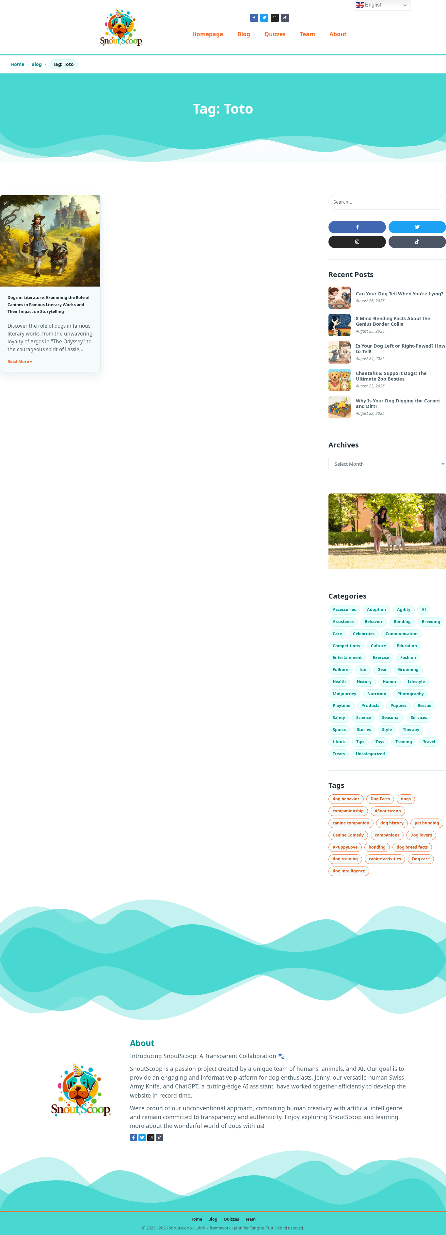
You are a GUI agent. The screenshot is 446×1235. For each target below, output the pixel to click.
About (338, 34)
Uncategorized (370, 754)
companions (387, 835)
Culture (378, 646)
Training (403, 741)
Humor (390, 681)
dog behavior (346, 799)
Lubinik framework (212, 1228)
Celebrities (363, 633)
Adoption (376, 609)
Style (387, 729)
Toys (379, 741)
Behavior (374, 621)
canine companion (351, 823)
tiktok (339, 741)
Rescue (424, 705)
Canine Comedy (348, 835)
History (364, 681)
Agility (403, 609)
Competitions (346, 646)
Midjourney (344, 693)
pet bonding (427, 823)
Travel (429, 741)
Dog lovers (421, 835)
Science (363, 717)
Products (370, 705)
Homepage (207, 34)
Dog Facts (380, 799)
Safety (339, 717)
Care (337, 633)
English (373, 5)
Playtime (341, 705)
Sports (339, 729)
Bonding (402, 621)
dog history (392, 823)
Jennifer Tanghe (249, 1228)
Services (419, 717)
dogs (406, 799)
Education (407, 646)
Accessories (344, 609)
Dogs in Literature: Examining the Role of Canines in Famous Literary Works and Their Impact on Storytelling (49, 304)
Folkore (340, 669)
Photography (410, 693)
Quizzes (275, 34)
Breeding (431, 621)
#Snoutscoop (388, 811)
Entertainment (347, 657)
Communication (402, 633)
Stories (364, 729)
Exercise (381, 657)
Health (339, 681)
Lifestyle (416, 681)
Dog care (421, 859)
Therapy (411, 729)
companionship (348, 811)
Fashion (408, 657)
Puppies (398, 705)
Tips (360, 741)
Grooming (408, 669)
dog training (345, 859)
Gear (382, 669)
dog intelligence (349, 871)
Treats (339, 754)
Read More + (20, 361)
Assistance (343, 621)
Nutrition (376, 693)
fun (362, 669)
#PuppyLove (345, 847)
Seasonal (391, 717)
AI (424, 609)
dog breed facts (412, 847)
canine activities (385, 859)
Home (17, 64)
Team (307, 34)
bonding (377, 847)
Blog (243, 34)
